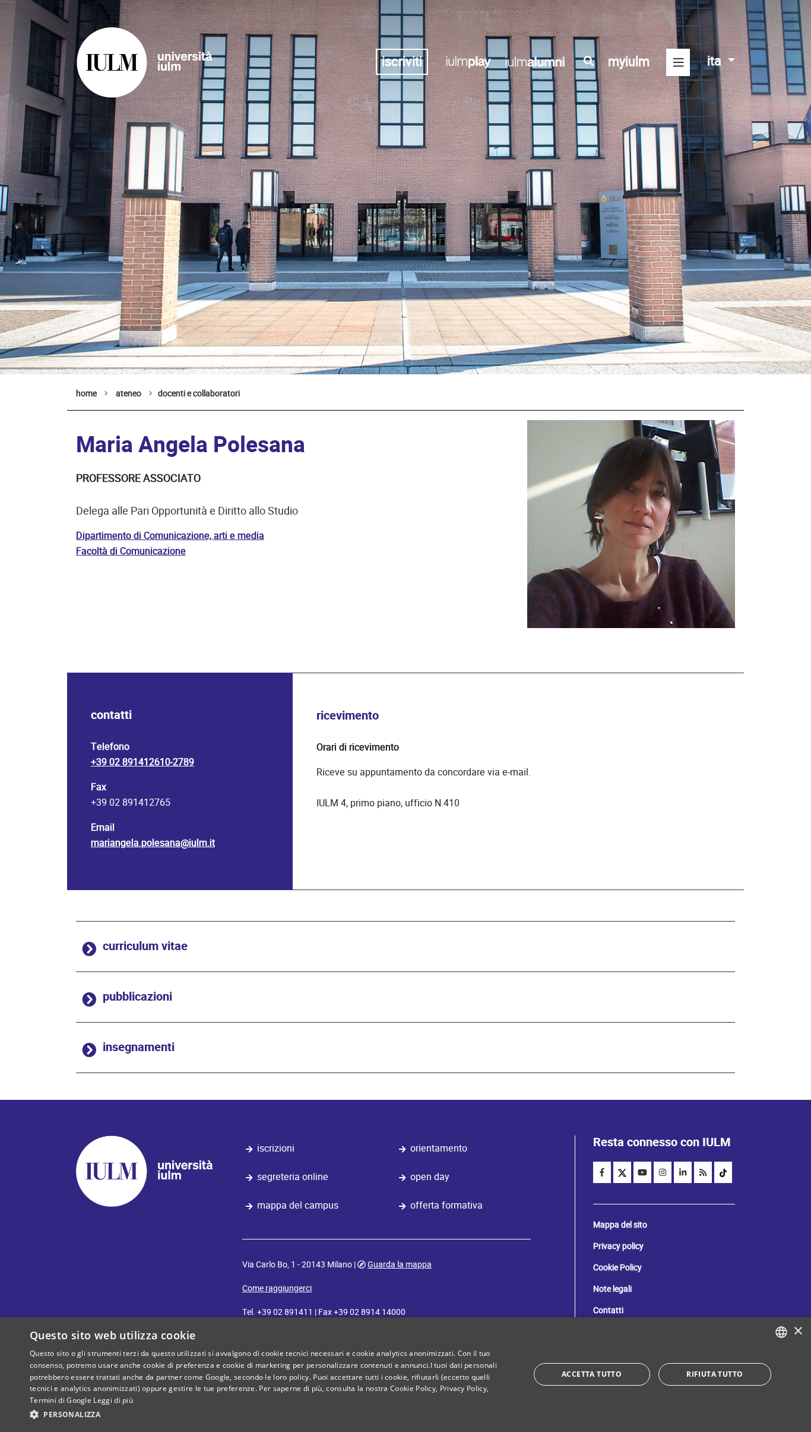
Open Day (429, 1177)
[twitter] (622, 1172)
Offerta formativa (446, 1205)
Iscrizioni (275, 1148)
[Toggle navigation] (678, 62)
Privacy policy (618, 1246)
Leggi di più (113, 1400)
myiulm (629, 61)
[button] (272, 1414)
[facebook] (602, 1172)
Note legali (612, 1289)
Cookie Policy (617, 1267)
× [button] (797, 1331)
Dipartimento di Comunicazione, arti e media (170, 535)
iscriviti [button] (402, 61)
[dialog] (405, 1374)
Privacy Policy (463, 1388)
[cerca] (589, 61)
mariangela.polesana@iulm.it (153, 843)
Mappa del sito (620, 1225)
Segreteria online (292, 1177)
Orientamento (438, 1148)
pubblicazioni (137, 996)
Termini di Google (60, 1400)
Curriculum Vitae (145, 946)
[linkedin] (683, 1172)
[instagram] (662, 1172)
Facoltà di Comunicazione (131, 551)
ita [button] (715, 61)
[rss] (703, 1172)
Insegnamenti (139, 1047)
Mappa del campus (297, 1205)
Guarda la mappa (400, 1264)
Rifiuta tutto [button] (714, 1374)
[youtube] (642, 1172)
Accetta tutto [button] (592, 1374)
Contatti (608, 1310)
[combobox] (781, 1332)
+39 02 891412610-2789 (142, 762)
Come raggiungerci (277, 1288)
